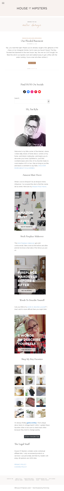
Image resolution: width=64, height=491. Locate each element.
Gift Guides (52, 478)
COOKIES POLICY (20, 467)
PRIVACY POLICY (20, 464)
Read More (32, 62)
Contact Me (10, 478)
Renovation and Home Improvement (32, 38)
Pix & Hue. (46, 488)
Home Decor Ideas (29, 478)
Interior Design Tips (41, 478)
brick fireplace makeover (26, 243)
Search (16, 98)
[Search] (49, 101)
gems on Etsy (32, 423)
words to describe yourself (36, 307)
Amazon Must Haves (39, 186)
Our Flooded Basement (32, 40)
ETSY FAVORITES (32, 437)
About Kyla (18, 478)
